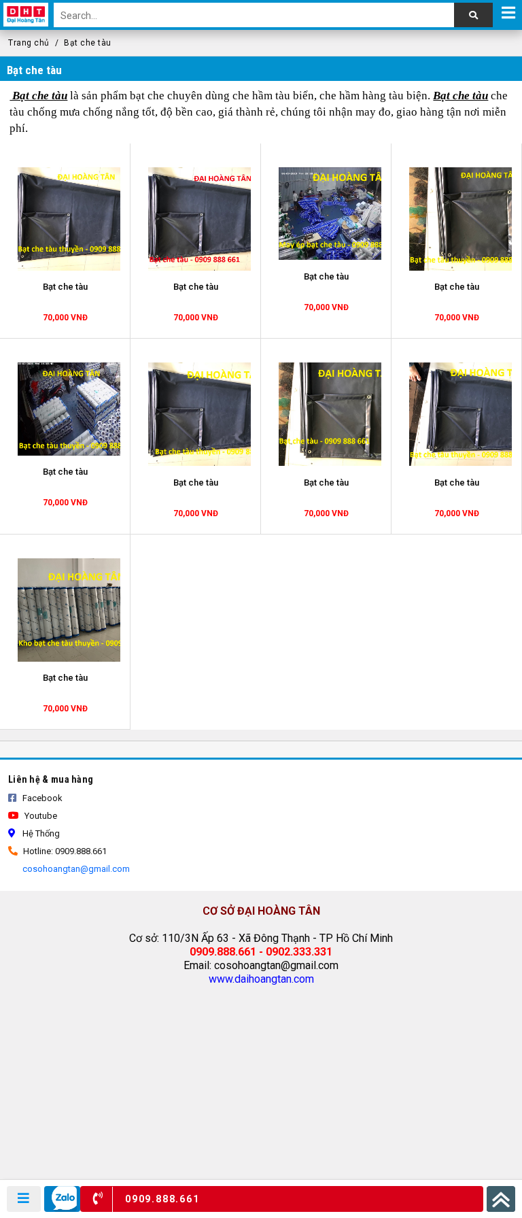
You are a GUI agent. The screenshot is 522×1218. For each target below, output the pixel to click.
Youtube (39, 816)
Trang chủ (29, 43)
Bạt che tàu (87, 43)
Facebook (41, 798)
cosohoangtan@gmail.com (75, 869)
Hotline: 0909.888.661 (64, 851)
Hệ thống (40, 833)
